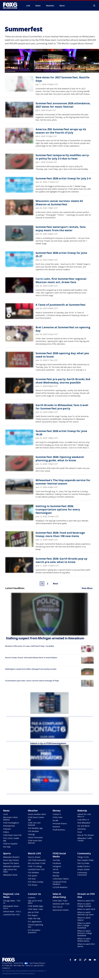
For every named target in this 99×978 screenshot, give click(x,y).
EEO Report (33, 915)
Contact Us (34, 893)
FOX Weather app (35, 828)
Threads (56, 872)
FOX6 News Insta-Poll (12, 835)
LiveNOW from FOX (36, 869)
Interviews (81, 829)
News (6, 810)
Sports (7, 853)
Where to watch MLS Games (86, 945)
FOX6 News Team (35, 909)
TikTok (55, 869)
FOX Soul (31, 878)
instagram (80, 960)
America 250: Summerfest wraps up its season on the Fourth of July (61, 130)
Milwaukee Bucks (10, 875)
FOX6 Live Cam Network (34, 823)
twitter (75, 960)
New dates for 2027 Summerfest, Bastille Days (62, 79)
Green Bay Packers (11, 860)
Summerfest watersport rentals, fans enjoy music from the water (61, 228)
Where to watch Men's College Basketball (84, 925)
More (62, 5)
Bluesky (56, 875)
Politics (6, 832)
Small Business (59, 829)
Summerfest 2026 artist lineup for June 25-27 (61, 254)
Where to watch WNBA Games (84, 939)
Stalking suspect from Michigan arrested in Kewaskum (45, 638)
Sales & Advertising (59, 895)
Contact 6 (57, 814)
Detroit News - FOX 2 (12, 911)
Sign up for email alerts (35, 901)
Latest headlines (14, 588)
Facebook (57, 863)
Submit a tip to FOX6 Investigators (48, 743)
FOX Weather (33, 831)
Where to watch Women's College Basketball (84, 933)
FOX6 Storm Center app (36, 818)
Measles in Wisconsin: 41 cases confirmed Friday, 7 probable (29, 646)
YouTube (56, 860)
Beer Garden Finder (85, 860)
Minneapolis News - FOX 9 (11, 907)
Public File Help (34, 918)
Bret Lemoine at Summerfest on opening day (63, 329)
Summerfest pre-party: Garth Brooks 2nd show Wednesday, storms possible (63, 380)
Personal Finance (60, 823)
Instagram (57, 866)
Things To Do (83, 857)
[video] (19, 311)
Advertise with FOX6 (61, 904)
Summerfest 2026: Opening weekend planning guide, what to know (60, 458)
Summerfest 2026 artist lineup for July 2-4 (63, 178)
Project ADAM (83, 869)
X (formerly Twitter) (61, 878)
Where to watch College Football (84, 905)
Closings (31, 834)
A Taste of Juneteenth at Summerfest (60, 304)
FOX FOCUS (58, 907)
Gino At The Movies (85, 835)
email (95, 960)
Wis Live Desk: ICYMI (36, 863)
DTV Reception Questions (34, 931)
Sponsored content (61, 910)
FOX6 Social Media (59, 855)
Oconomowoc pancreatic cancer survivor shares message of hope (32, 680)
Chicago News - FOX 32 (11, 901)
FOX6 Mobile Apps (35, 906)
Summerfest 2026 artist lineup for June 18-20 (61, 432)
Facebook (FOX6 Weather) (59, 883)
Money (56, 810)
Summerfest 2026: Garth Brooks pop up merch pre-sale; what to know (61, 560)
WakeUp (82, 810)
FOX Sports (32, 875)
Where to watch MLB (86, 909)
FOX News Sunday (35, 882)
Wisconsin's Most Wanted (10, 818)
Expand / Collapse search (94, 6)
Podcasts (7, 829)
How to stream (34, 857)
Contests (31, 897)
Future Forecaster (35, 837)
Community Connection (82, 873)
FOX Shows (32, 885)
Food (79, 832)
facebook (70, 960)
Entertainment (9, 826)
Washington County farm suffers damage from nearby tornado (30, 669)
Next (55, 583)
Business (56, 826)
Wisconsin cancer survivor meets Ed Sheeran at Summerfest (59, 202)
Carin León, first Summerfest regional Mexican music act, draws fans (61, 280)
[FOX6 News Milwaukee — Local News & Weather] (11, 5)
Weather (33, 810)
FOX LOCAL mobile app (11, 839)
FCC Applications (35, 921)
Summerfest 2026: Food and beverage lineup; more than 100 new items (60, 534)
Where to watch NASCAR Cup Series (85, 913)
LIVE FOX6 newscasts (37, 860)
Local (5, 814)
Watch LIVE (34, 853)
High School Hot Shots (10, 870)
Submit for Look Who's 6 (84, 815)
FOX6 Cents (57, 817)
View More (87, 588)
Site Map (6, 846)
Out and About (83, 826)
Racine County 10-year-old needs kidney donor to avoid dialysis (31, 657)
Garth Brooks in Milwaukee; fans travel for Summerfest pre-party (62, 406)
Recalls (55, 820)
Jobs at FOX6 (33, 912)
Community (84, 853)
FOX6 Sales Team (60, 900)
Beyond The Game (11, 863)
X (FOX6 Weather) (60, 887)
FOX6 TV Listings (35, 866)
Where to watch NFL (86, 900)
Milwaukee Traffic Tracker (84, 839)
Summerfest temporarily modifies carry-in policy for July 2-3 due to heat (62, 156)
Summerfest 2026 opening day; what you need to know (62, 354)
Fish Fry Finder (83, 863)
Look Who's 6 (83, 819)
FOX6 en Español (10, 843)
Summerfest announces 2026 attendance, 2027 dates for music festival (63, 105)
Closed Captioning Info (35, 925)
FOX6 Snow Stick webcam (35, 841)
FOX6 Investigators (11, 822)
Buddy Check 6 (83, 866)
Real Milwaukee (83, 822)
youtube (90, 960)
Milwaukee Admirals (11, 866)
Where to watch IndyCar (84, 918)
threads (85, 960)
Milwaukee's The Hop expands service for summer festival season (63, 481)
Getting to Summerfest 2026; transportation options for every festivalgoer (58, 509)
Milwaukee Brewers (11, 857)
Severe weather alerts (37, 814)
